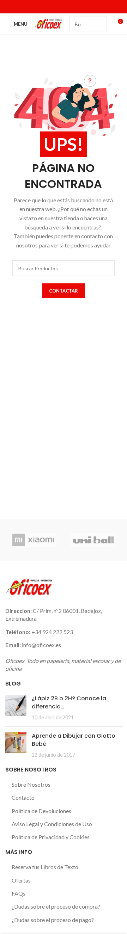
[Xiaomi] (34, 540)
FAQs (18, 893)
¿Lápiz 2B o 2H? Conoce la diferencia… (69, 702)
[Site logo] (48, 23)
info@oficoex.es (41, 644)
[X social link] (18, 6)
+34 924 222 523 (52, 631)
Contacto (23, 797)
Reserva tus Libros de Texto (45, 867)
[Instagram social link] (27, 6)
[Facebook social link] (9, 6)
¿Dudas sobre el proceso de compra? (56, 906)
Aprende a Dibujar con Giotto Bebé (73, 740)
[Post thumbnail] (15, 708)
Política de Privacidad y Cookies (51, 837)
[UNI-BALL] (93, 540)
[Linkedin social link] (36, 6)
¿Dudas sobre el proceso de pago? (53, 919)
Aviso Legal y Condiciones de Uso (52, 824)
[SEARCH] (99, 24)
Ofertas (21, 880)
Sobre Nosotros (31, 784)
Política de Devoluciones (41, 810)
